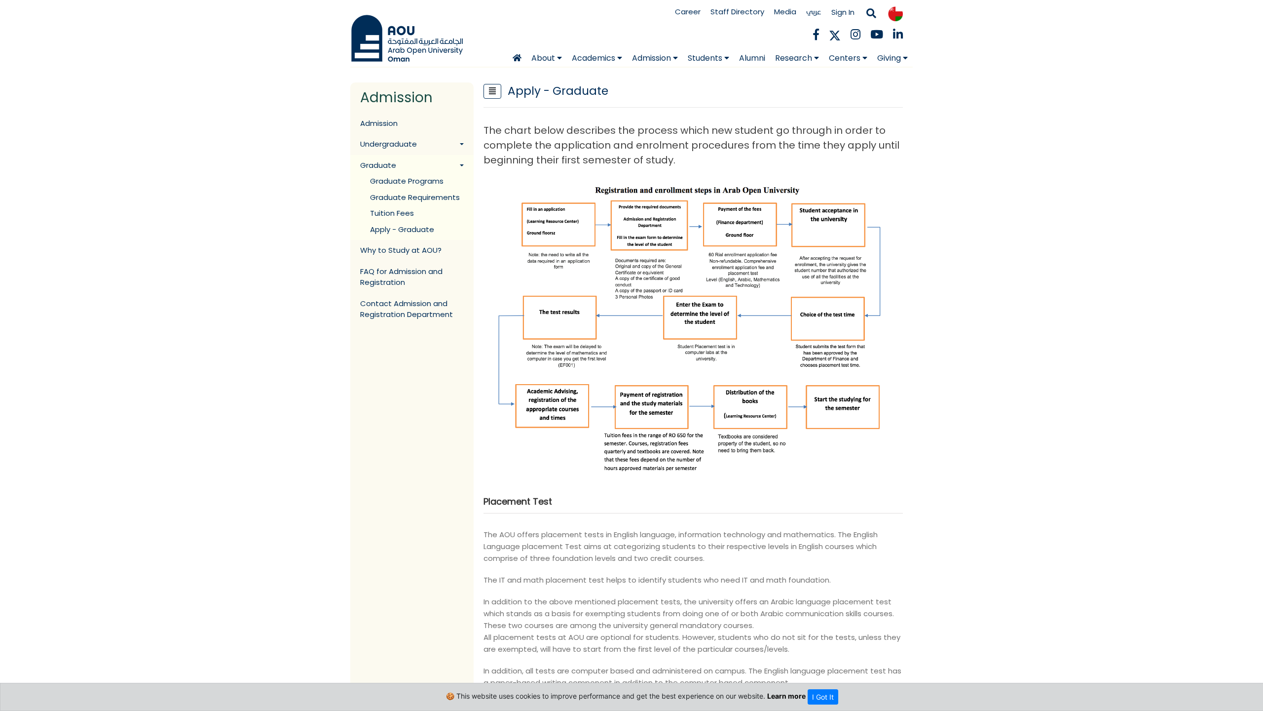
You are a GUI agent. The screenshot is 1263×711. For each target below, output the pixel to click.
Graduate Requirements (415, 197)
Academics (594, 58)
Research (794, 58)
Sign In (842, 12)
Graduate (378, 165)
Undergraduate (388, 144)
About (544, 58)
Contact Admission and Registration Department (406, 309)
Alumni (752, 58)
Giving (890, 58)
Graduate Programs (407, 181)
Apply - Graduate (402, 229)
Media (785, 11)
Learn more (786, 696)
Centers (845, 58)
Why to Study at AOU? (401, 250)
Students (706, 58)
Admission (652, 58)
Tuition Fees (392, 213)
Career (688, 11)
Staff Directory (737, 11)
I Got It (823, 697)
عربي (813, 11)
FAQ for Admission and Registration (401, 277)
